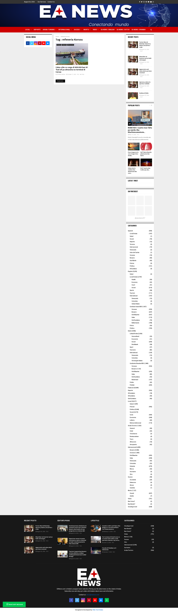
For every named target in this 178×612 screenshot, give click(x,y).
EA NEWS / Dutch (123, 29)
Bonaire (132, 258)
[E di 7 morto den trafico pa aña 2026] (146, 162)
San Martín (133, 260)
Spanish (130, 231)
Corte (131, 415)
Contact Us (51, 2)
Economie (135, 339)
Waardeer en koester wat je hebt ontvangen (145, 58)
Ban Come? (131, 501)
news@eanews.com (92, 595)
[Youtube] (95, 600)
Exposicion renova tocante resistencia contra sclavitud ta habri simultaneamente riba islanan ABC (77, 541)
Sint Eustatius (136, 320)
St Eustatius (133, 268)
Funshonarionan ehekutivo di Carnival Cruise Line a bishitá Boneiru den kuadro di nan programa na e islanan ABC (77, 528)
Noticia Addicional (135, 423)
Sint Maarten (135, 314)
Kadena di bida (143, 93)
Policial (132, 406)
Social (132, 239)
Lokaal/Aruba (134, 333)
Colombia (135, 301)
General (132, 428)
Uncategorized (132, 506)
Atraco (132, 485)
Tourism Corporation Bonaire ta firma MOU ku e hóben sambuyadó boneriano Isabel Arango (77, 554)
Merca (132, 469)
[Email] (101, 600)
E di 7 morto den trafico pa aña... (145, 169)
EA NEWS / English (107, 29)
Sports (132, 290)
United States (136, 304)
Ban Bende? (131, 504)
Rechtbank (135, 344)
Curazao (132, 255)
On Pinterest (133, 191)
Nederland (135, 379)
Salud (131, 236)
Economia (133, 417)
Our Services (42, 2)
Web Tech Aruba (98, 610)
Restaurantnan (134, 436)
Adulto (132, 496)
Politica (132, 409)
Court (133, 285)
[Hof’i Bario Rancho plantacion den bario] (146, 146)
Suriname (133, 471)
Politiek (132, 385)
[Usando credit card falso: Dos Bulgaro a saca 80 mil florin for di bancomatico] (96, 528)
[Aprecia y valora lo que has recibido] (133, 84)
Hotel (131, 431)
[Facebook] (71, 600)
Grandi (132, 493)
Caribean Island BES (136, 306)
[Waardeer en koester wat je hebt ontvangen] (133, 59)
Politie (132, 382)
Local (27, 29)
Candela (132, 488)
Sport (131, 347)
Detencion (133, 482)
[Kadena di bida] (133, 95)
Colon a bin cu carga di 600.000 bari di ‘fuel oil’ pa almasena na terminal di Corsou (72, 70)
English (130, 271)
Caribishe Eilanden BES (137, 363)
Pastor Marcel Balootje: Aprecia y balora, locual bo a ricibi (145, 44)
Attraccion (133, 442)
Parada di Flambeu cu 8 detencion (109, 549)
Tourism (132, 293)
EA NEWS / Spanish (138, 29)
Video (95, 29)
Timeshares (133, 433)
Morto (86, 29)
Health (134, 279)
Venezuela (133, 250)
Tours (131, 439)
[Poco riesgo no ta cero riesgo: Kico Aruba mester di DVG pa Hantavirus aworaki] (134, 146)
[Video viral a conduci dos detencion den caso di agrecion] (134, 162)
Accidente (133, 479)
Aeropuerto (133, 444)
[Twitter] (77, 600)
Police (132, 325)
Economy (134, 282)
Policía (132, 263)
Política (132, 266)
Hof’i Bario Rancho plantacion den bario (145, 154)
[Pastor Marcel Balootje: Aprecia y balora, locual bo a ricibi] (133, 44)
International (133, 295)
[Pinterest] (89, 600)
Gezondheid (135, 336)
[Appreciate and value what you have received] (133, 71)
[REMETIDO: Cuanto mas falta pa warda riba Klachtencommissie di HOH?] (140, 118)
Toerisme (133, 350)
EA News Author (61, 74)
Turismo (132, 244)
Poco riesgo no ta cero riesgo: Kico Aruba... (133, 154)
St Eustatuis (131, 393)
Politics (132, 328)
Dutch (129, 331)
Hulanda (132, 466)
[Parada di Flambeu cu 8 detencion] (96, 550)
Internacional (64, 29)
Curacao (59, 44)
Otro (131, 474)
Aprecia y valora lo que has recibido (144, 83)
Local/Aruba (133, 233)
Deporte (37, 29)
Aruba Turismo (49, 29)
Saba (133, 317)
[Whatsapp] (107, 600)
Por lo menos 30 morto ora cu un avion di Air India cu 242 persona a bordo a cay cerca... (111, 538)
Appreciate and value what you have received (145, 71)
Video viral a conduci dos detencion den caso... (132, 170)
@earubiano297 (140, 218)
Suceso (77, 29)
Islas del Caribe (134, 252)
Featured (64, 44)
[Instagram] (83, 600)
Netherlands (135, 323)
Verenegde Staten (137, 360)
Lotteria (132, 420)
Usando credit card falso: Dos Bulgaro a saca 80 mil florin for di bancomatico (111, 527)
